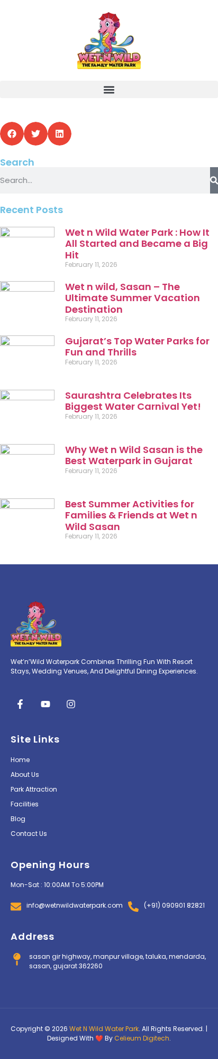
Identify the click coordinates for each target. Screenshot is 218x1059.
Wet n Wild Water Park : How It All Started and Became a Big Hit (137, 244)
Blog (18, 818)
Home (20, 759)
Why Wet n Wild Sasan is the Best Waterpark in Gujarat (134, 455)
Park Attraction (34, 789)
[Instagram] (70, 704)
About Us (25, 774)
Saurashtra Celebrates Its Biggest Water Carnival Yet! (133, 401)
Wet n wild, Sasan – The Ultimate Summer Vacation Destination (132, 298)
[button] (109, 89)
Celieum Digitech (141, 1038)
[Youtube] (45, 704)
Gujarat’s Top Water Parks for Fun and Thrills (137, 346)
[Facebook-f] (20, 704)
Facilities (25, 804)
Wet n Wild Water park (104, 1028)
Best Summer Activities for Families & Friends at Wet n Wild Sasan (131, 515)
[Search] (214, 180)
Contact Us (29, 833)
